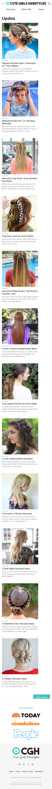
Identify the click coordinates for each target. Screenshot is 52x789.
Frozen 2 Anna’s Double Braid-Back (19, 348)
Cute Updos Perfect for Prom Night (19, 403)
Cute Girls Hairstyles (26, 3)
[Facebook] (28, 765)
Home (11, 771)
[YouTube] (19, 765)
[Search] (49, 3)
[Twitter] (32, 765)
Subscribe (10, 9)
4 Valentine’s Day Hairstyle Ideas (18, 623)
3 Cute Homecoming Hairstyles (17, 459)
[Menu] (3, 3)
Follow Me (26, 9)
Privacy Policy (27, 771)
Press (18, 771)
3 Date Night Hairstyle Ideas (16, 568)
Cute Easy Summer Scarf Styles (17, 236)
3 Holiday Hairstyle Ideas (14, 679)
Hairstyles (5, 60)
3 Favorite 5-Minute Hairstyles (17, 513)
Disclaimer (39, 771)
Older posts (41, 697)
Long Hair (5, 566)
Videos (41, 9)
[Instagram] (24, 765)
